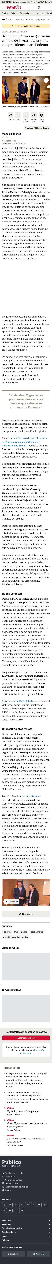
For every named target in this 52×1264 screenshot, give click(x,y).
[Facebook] (16, 1204)
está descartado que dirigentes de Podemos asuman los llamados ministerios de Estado (24, 442)
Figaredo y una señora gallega (23, 1111)
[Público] (21, 7)
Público (11, 1162)
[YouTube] (39, 1204)
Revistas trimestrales (12, 1228)
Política (5, 13)
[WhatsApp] (16, 1210)
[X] (21, 1204)
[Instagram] (33, 1204)
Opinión (14, 13)
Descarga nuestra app (12, 1247)
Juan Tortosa (15, 1130)
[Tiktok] (45, 1204)
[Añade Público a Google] (4, 1204)
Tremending (25, 13)
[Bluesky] (27, 1204)
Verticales (6, 1224)
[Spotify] (10, 1210)
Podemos (7, 932)
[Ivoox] (21, 1210)
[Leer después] (26, 115)
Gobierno (20, 19)
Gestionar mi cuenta (14, 1173)
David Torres (15, 1115)
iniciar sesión (38, 1050)
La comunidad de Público (16, 1187)
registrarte (26, 1053)
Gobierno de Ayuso (19, 2)
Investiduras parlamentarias (15, 937)
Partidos (30, 19)
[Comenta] (18, 115)
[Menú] (3, 7)
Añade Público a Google (38, 128)
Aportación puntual (13, 1180)
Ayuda (8, 1190)
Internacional (38, 13)
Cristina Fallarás (16, 1145)
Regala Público (12, 1183)
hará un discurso (31, 796)
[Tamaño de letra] (34, 115)
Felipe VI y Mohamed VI (44, 2)
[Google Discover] (10, 1204)
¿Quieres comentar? (26, 1038)
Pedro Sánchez (36, 932)
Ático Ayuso (31, 2)
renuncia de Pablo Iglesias (19, 701)
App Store (40, 1254)
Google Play (14, 1254)
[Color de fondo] (41, 115)
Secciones (6, 1220)
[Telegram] (4, 1210)
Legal (4, 1236)
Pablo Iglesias (20, 932)
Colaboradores (9, 1232)
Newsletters (10, 1176)
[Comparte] (10, 115)
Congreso (40, 19)
